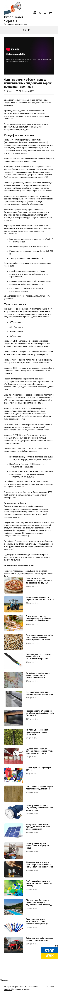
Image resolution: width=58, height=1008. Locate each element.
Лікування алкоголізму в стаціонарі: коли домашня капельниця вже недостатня (39, 864)
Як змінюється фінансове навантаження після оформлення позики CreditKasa (38, 676)
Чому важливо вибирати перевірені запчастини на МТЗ (40, 598)
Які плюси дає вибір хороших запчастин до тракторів (39, 939)
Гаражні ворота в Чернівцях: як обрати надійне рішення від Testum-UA (40, 713)
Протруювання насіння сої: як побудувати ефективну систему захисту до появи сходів (39, 638)
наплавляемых (10, 573)
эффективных (47, 573)
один (20, 573)
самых (37, 573)
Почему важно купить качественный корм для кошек (37, 845)
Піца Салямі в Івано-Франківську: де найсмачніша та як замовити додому (40, 580)
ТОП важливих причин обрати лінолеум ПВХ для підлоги (39, 788)
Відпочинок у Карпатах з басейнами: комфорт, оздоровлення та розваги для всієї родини (40, 903)
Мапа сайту (5, 980)
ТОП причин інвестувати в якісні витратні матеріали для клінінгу (40, 883)
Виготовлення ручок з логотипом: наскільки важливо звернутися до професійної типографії (37, 922)
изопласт (43, 571)
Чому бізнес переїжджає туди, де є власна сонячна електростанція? (38, 826)
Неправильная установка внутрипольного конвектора (39, 693)
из (37, 571)
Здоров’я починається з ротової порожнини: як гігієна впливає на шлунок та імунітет (39, 752)
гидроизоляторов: (21, 571)
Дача (9, 91)
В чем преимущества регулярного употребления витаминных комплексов (38, 618)
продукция (28, 573)
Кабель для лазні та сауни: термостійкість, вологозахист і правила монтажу (38, 657)
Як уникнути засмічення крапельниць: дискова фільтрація (37, 732)
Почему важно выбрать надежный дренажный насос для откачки (39, 807)
